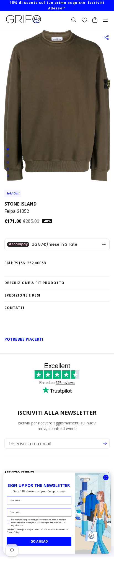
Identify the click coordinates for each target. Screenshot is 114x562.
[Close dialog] (106, 477)
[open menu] (105, 20)
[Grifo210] (23, 23)
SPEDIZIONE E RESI (22, 295)
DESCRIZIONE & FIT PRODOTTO (34, 282)
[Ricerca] (74, 20)
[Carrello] (95, 20)
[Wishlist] (84, 20)
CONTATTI (14, 307)
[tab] (7, 149)
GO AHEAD (39, 541)
